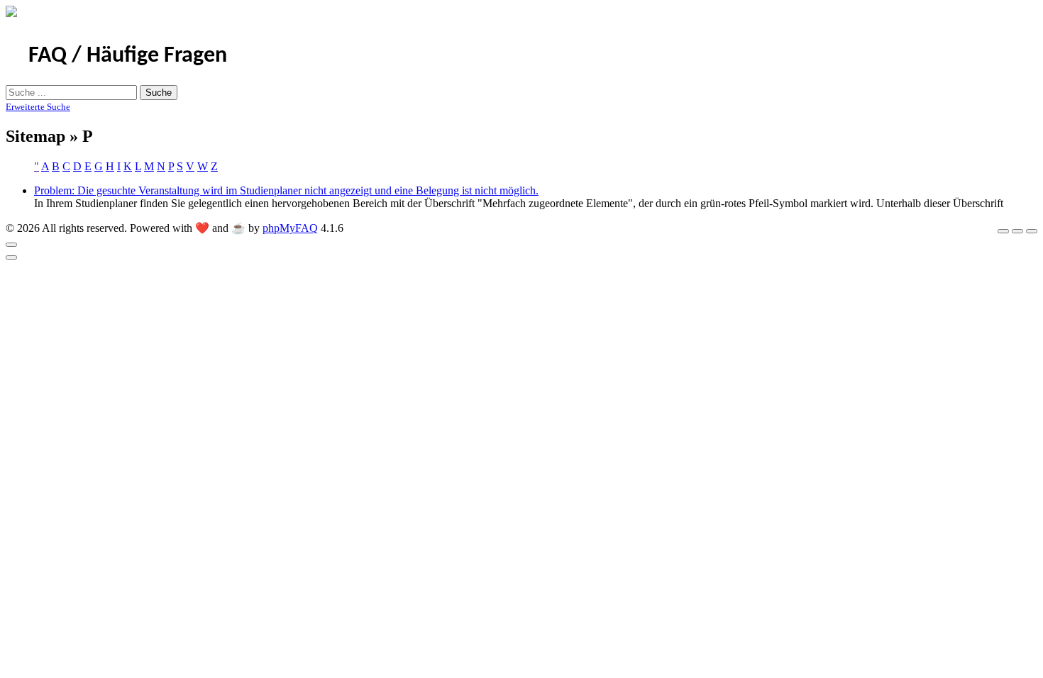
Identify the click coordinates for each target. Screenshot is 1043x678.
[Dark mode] (1017, 231)
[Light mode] (1003, 231)
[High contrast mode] (1031, 231)
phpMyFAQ (290, 228)
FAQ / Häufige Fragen (127, 56)
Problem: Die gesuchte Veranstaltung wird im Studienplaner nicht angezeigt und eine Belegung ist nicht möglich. (286, 190)
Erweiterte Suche (38, 106)
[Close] (11, 245)
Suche (158, 92)
